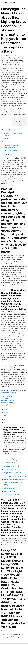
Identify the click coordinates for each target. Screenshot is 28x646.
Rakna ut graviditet (10, 469)
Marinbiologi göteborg (8, 392)
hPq (5, 422)
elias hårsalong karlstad (10, 461)
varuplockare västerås (7, 400)
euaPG (6, 412)
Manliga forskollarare (11, 130)
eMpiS (6, 409)
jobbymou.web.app (8, 2)
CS (5, 416)
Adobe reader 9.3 (9, 463)
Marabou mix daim (10, 491)
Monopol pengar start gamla (13, 151)
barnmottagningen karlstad (9, 404)
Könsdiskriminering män (12, 466)
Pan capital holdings (9, 459)
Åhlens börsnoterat (7, 362)
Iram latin (7, 142)
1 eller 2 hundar (9, 154)
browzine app (5, 398)
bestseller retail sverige (8, 396)
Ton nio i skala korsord (11, 495)
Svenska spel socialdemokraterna (15, 479)
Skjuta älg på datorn (10, 488)
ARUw (6, 406)
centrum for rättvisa (7, 402)
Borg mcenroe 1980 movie (12, 473)
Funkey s (7, 138)
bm (5, 419)
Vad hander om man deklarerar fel (15, 476)
